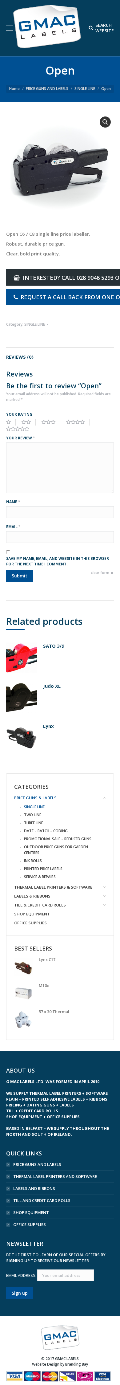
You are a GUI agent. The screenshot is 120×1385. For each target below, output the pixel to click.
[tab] (60, 353)
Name (13, 501)
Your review (20, 438)
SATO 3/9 (53, 646)
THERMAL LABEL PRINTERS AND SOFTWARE (55, 1176)
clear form (100, 572)
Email (13, 526)
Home (14, 88)
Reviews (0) (20, 357)
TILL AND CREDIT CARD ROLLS (41, 1200)
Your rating (19, 414)
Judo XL (52, 686)
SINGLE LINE (84, 88)
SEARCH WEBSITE (104, 28)
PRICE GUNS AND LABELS (47, 88)
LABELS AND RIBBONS (34, 1188)
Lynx (48, 726)
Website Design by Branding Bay (60, 1364)
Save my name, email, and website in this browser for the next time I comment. (57, 561)
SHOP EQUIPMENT (31, 1212)
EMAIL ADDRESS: (21, 1275)
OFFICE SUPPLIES (29, 1224)
